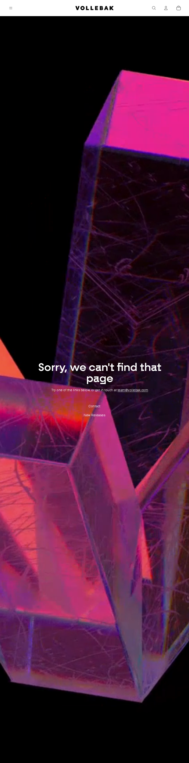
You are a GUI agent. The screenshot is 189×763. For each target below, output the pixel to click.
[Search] (154, 8)
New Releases (94, 415)
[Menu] (10, 8)
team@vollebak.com (133, 390)
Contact (94, 406)
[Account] (166, 8)
